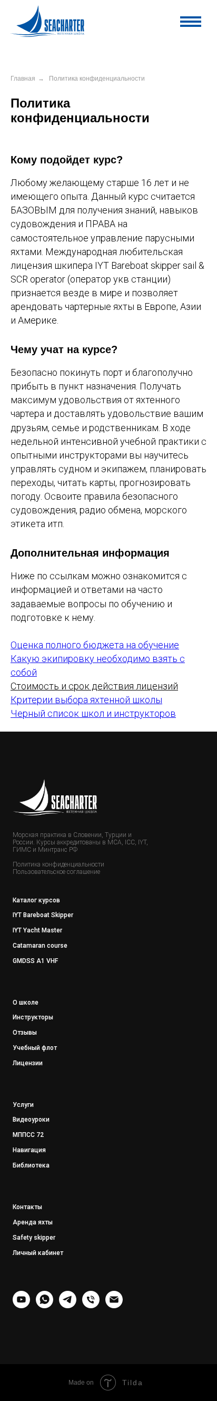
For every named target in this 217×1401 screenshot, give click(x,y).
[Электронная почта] (114, 1305)
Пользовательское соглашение (56, 871)
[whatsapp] (44, 1305)
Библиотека (31, 1165)
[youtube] (21, 1305)
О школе (25, 1002)
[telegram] (67, 1305)
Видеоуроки (31, 1119)
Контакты (27, 1207)
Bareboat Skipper (48, 915)
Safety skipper (34, 1237)
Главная (23, 78)
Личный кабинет (38, 1253)
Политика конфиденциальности (58, 864)
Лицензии (28, 1063)
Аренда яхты (33, 1222)
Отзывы (25, 1032)
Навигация (29, 1150)
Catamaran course (40, 945)
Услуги (23, 1104)
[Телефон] (91, 1305)
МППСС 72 (28, 1135)
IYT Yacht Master (37, 930)
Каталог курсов (36, 900)
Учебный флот (35, 1048)
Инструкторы (33, 1017)
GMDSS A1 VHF (35, 961)
